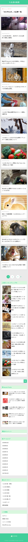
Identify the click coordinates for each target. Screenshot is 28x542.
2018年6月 (5, 455)
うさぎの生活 (14, 2)
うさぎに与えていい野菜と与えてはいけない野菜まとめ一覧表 (18, 362)
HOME (15, 536)
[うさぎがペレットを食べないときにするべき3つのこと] (14, 312)
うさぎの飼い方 (6, 499)
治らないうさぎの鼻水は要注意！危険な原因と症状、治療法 (18, 344)
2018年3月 (5, 464)
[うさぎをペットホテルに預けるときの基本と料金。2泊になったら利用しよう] (14, 321)
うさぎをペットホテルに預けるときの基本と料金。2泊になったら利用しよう (18, 326)
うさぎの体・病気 (7, 483)
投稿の (5, 518)
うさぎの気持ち (6, 486)
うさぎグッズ (5, 502)
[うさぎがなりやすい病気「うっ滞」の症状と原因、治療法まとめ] (14, 367)
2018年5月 (5, 458)
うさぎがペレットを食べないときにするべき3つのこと (18, 317)
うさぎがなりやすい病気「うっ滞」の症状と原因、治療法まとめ (18, 371)
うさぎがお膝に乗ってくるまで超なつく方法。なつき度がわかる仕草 (18, 298)
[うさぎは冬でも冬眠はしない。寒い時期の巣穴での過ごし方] (14, 349)
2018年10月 (5, 442)
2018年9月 (5, 445)
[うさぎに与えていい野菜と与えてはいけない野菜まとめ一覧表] (14, 358)
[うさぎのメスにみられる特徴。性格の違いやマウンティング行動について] (14, 285)
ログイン (4, 515)
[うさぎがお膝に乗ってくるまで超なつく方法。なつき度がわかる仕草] (14, 294)
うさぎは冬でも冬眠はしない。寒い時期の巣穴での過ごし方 (18, 353)
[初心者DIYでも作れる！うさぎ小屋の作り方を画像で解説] (14, 303)
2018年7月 (5, 451)
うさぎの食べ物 (6, 496)
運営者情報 (5, 505)
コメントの (6, 521)
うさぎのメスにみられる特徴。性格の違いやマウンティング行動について (18, 289)
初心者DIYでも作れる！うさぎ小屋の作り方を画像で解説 (18, 307)
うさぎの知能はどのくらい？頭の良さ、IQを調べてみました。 (18, 335)
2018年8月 (5, 448)
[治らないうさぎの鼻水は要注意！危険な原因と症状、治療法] (14, 340)
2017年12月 (5, 473)
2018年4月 (5, 461)
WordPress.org (6, 525)
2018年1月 (5, 470)
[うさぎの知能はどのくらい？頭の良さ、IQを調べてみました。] (14, 331)
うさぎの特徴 (5, 490)
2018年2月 (5, 467)
